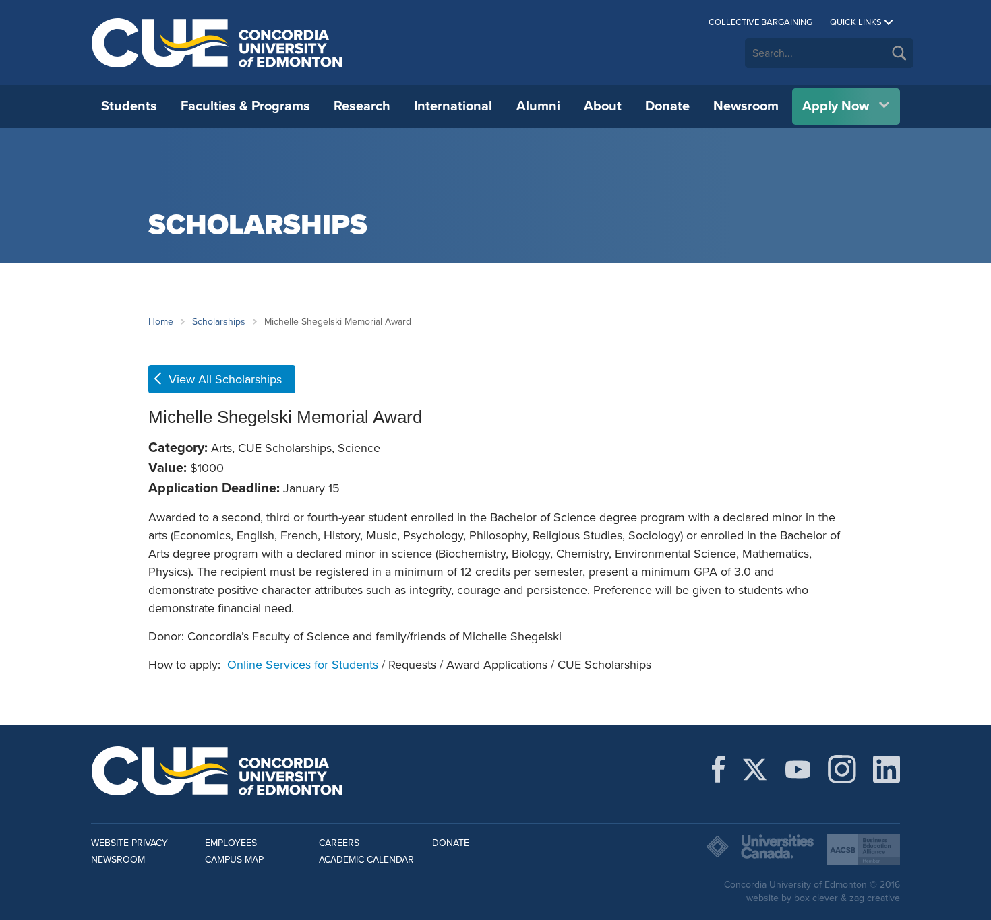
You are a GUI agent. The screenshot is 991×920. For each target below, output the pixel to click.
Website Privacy (129, 843)
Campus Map (234, 859)
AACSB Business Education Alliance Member (863, 849)
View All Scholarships (225, 379)
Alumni (538, 106)
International (453, 106)
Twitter (755, 769)
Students (129, 106)
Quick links (856, 22)
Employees (231, 843)
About (603, 106)
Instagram (842, 769)
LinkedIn (886, 769)
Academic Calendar (366, 859)
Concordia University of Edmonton (217, 42)
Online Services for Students (302, 664)
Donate (667, 106)
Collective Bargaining (760, 22)
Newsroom (746, 106)
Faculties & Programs (245, 106)
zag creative (874, 898)
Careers (339, 843)
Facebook (718, 769)
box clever (816, 898)
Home (160, 321)
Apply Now (835, 106)
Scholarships (218, 321)
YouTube (798, 769)
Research (362, 106)
